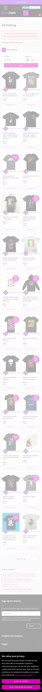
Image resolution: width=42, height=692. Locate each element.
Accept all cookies (21, 681)
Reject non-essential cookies (21, 687)
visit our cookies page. (23, 675)
